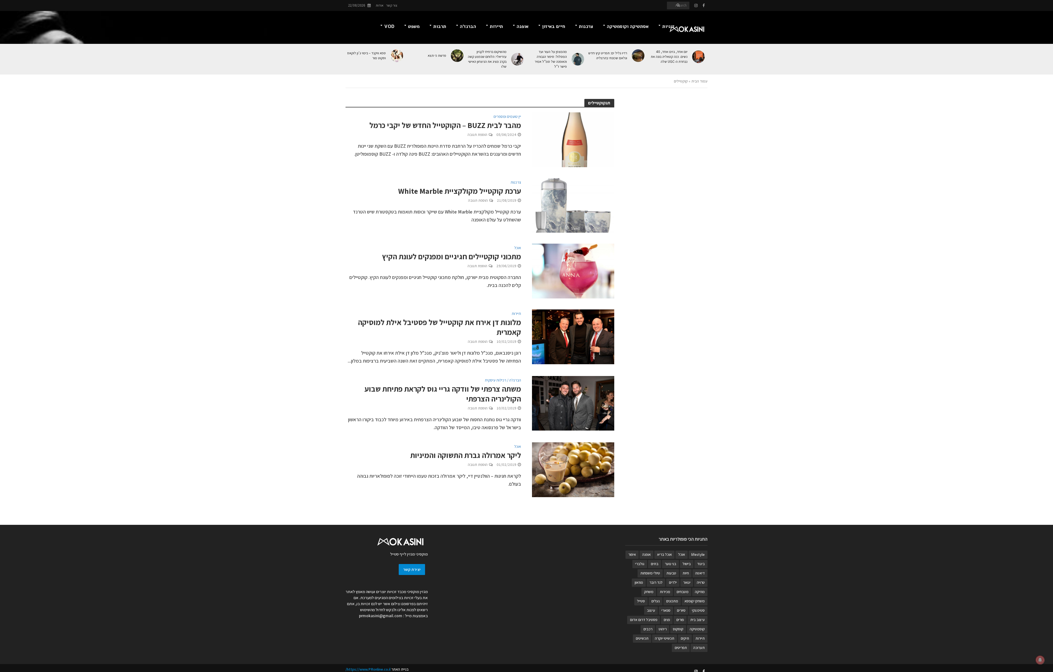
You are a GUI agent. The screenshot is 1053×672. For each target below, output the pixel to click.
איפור (632, 554)
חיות (686, 573)
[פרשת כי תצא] (457, 55)
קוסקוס (678, 629)
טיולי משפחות (650, 573)
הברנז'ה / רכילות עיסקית (503, 380)
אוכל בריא (664, 554)
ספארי (665, 610)
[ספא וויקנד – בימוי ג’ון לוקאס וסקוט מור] (397, 55)
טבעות (671, 573)
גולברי (639, 563)
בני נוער (670, 563)
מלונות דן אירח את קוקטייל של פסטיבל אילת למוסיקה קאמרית (439, 327)
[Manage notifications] (1040, 660)
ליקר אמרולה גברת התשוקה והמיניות (465, 455)
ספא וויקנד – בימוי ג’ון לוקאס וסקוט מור (366, 55)
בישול (687, 563)
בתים (654, 563)
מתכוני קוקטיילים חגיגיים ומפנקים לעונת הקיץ (451, 256)
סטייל (641, 601)
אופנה (522, 26)
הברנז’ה (468, 26)
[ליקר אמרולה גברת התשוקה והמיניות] (573, 469)
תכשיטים (642, 638)
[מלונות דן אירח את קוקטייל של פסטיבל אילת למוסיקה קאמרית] (573, 336)
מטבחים (682, 591)
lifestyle (698, 554)
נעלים (655, 601)
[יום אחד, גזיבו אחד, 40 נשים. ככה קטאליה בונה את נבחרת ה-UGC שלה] (699, 56)
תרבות (439, 26)
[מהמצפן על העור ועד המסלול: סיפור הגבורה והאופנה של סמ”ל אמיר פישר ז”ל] (578, 59)
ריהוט (663, 629)
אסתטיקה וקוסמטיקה (628, 26)
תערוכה (699, 647)
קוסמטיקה (697, 629)
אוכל (517, 248)
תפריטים (681, 647)
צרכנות (586, 26)
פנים (667, 619)
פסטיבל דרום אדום (643, 619)
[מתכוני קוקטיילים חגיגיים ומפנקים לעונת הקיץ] (573, 270)
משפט (414, 26)
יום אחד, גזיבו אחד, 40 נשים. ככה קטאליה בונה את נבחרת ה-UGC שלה (669, 56)
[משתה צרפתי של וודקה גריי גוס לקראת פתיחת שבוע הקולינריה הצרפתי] (573, 403)
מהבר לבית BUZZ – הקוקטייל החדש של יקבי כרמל (445, 125)
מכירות (665, 591)
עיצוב (651, 610)
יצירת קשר (412, 569)
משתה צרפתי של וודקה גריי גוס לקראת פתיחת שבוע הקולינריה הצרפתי (442, 394)
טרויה (701, 582)
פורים (680, 619)
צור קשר (391, 5)
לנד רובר (656, 582)
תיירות (496, 26)
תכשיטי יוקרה (664, 638)
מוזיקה (700, 591)
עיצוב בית (697, 619)
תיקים (685, 638)
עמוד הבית (699, 81)
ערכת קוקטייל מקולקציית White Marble (459, 191)
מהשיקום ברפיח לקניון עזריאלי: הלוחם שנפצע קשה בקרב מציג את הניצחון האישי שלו (487, 59)
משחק (648, 591)
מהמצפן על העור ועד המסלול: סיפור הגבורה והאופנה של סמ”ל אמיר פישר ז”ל (551, 59)
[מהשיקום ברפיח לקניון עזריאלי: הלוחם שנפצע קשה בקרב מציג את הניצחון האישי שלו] (518, 59)
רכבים (647, 629)
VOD (389, 26)
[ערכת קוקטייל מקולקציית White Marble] (573, 205)
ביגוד (701, 563)
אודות (379, 5)
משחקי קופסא (694, 601)
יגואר (686, 582)
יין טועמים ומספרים (507, 117)
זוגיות (668, 26)
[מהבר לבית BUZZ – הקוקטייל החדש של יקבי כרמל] (573, 139)
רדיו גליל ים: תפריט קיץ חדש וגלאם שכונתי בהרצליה (607, 55)
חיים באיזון (553, 26)
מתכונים (672, 601)
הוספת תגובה (477, 134)
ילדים (673, 582)
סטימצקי (698, 610)
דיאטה (700, 573)
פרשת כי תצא (437, 55)
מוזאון (639, 582)
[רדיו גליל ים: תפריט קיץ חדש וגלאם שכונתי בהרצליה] (638, 55)
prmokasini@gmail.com (380, 615)
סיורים (681, 610)
